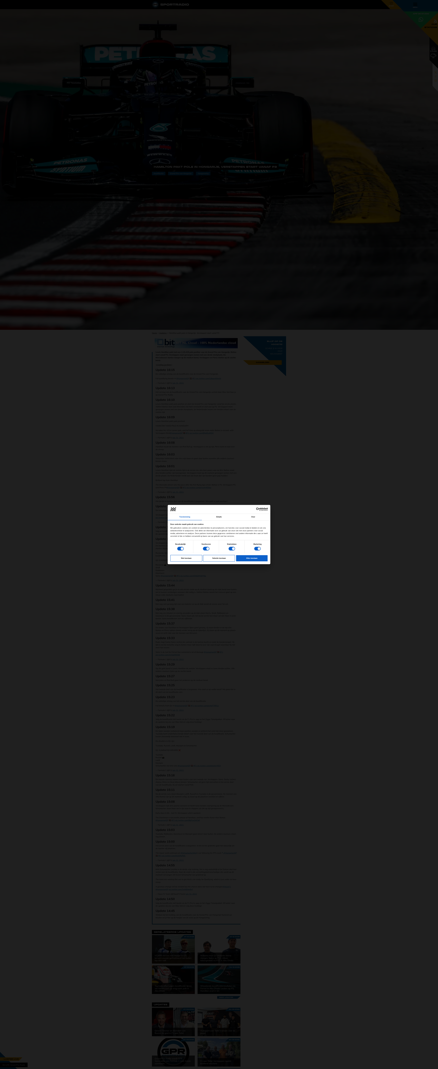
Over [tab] (253, 517)
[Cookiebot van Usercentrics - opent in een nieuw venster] (258, 509)
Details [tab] (219, 517)
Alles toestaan (251, 558)
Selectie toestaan (219, 558)
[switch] (206, 548)
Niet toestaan (186, 558)
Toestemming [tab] (184, 517)
